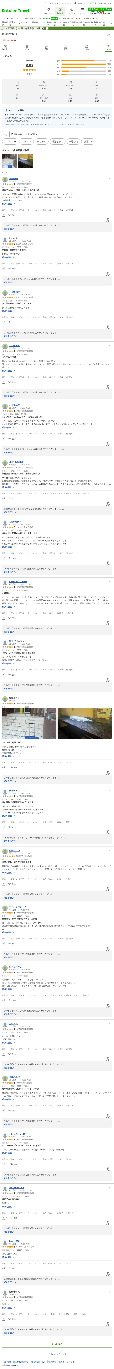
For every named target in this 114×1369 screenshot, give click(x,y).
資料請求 (71, 1362)
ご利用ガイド (54, 3)
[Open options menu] (110, 178)
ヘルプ (43, 3)
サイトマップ (66, 3)
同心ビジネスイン (10, 34)
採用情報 (52, 1362)
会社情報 (7, 1362)
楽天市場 (93, 3)
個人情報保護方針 (21, 1362)
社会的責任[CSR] (38, 1362)
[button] (9, 161)
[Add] (108, 35)
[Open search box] (5, 134)
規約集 (61, 1362)
